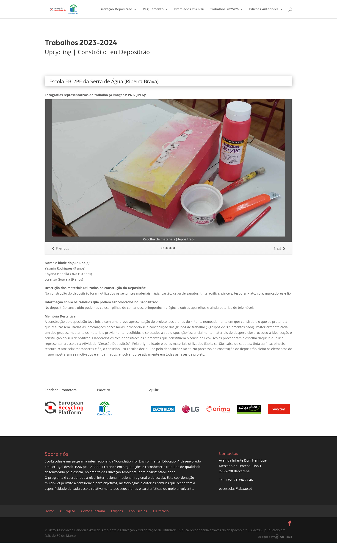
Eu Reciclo (161, 511)
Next (277, 248)
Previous (62, 248)
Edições (117, 511)
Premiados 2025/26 (189, 9)
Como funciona (93, 511)
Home (49, 511)
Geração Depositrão (116, 9)
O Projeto (67, 511)
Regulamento (153, 9)
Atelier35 (286, 536)
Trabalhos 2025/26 (224, 9)
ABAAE (95, 467)
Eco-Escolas (138, 511)
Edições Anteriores (264, 9)
